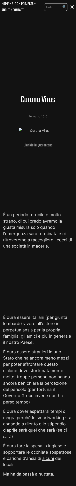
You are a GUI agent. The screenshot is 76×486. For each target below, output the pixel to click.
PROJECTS (27, 4)
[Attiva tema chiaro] (72, 7)
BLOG (15, 4)
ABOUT (6, 10)
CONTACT (18, 10)
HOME (5, 4)
